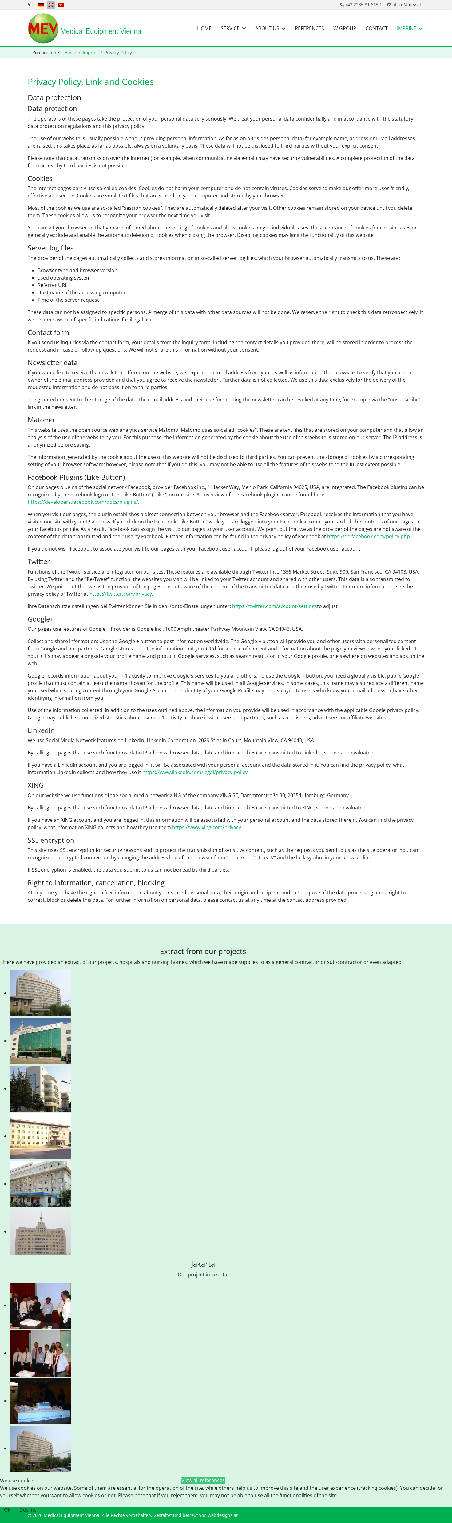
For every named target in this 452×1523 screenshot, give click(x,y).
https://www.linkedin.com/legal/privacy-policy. (195, 772)
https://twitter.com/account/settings (274, 606)
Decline (28, 1509)
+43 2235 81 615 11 (364, 4)
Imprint (406, 28)
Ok (7, 1509)
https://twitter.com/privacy (120, 594)
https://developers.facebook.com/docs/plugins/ (83, 502)
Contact (377, 28)
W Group (344, 28)
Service (230, 28)
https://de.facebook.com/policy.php (368, 536)
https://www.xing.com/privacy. (207, 827)
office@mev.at (406, 4)
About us (267, 28)
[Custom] (29, 4)
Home (204, 28)
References (309, 28)
